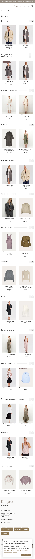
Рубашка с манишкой (25, 388)
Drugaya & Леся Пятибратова (8, 56)
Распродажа (6, 227)
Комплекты (5, 432)
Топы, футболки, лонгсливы (12, 399)
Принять (26, 554)
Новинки (4, 21)
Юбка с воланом (26, 321)
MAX (3, 529)
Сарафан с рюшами (9, 252)
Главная (3, 11)
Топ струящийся (26, 423)
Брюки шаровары (25, 354)
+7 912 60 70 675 (5, 514)
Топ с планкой (26, 457)
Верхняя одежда (8, 160)
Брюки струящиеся (9, 354)
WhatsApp (18, 529)
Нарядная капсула (9, 90)
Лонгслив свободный (9, 423)
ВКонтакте (5, 533)
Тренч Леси (25, 45)
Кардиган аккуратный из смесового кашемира (9, 288)
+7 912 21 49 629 (5, 522)
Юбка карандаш (9, 321)
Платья (4, 125)
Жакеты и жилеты (8, 194)
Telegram (9, 529)
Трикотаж (5, 262)
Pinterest (25, 529)
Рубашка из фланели (9, 388)
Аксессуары (6, 466)
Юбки (3, 296)
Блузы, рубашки (8, 363)
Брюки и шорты (7, 330)
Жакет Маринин (9, 218)
